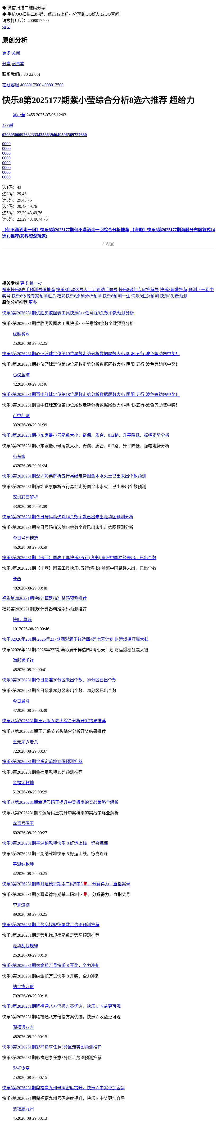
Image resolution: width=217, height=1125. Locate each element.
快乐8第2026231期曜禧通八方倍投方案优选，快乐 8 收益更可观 (61, 1006)
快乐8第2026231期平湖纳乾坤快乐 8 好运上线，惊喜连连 (55, 843)
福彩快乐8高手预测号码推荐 (28, 289)
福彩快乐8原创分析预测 (79, 296)
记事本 (18, 63)
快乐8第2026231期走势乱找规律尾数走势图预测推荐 (51, 924)
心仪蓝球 (21, 375)
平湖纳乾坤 (23, 864)
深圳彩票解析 (25, 497)
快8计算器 (22, 619)
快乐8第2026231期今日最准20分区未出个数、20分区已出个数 (59, 680)
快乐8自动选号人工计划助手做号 (86, 289)
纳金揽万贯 (23, 986)
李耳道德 (21, 905)
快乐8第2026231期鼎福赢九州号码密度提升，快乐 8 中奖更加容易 (63, 1088)
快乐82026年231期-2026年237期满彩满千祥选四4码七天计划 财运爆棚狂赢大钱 (75, 639)
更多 (6, 53)
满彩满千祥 (23, 660)
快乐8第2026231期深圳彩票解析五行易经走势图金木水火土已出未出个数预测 (74, 476)
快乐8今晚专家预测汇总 (34, 296)
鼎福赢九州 (23, 1109)
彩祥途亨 (21, 1068)
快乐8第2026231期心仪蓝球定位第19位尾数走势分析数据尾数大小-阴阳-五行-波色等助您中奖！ (91, 353)
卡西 (17, 579)
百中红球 (21, 415)
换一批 (36, 283)
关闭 (16, 53)
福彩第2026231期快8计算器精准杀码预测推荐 (44, 598)
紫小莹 (19, 115)
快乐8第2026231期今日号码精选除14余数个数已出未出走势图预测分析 (67, 517)
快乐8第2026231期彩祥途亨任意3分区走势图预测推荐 (52, 1047)
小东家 (19, 456)
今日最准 (21, 701)
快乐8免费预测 (173, 296)
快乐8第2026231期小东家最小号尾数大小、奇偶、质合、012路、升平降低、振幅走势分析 (85, 435)
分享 (6, 63)
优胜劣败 (21, 334)
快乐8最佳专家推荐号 (139, 289)
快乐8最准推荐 (173, 289)
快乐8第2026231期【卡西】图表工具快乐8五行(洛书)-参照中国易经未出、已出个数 (79, 557)
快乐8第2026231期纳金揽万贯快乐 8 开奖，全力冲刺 (51, 965)
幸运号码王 (23, 823)
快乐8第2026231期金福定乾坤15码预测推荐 (42, 761)
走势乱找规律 (25, 946)
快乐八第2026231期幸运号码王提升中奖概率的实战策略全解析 (60, 802)
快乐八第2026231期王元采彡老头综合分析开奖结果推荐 (54, 720)
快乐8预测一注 (116, 296)
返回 (6, 27)
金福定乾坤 (23, 782)
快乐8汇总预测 (145, 296)
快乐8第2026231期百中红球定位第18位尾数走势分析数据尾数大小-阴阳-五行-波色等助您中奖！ (91, 394)
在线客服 (10, 85)
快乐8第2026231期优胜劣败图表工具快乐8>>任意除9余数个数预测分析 (68, 313)
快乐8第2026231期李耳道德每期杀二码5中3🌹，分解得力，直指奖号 (66, 884)
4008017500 (30, 85)
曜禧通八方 (23, 1027)
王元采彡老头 (25, 742)
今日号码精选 (25, 538)
